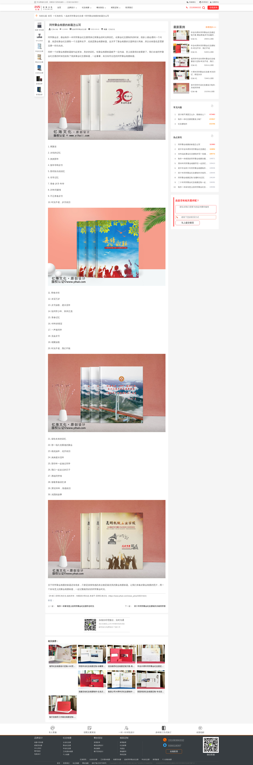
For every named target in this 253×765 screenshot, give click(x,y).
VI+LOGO (39, 41)
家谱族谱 (39, 94)
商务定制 (123, 754)
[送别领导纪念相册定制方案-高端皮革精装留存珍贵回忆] (121, 663)
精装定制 (114, 7)
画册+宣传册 (39, 30)
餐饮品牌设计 (98, 745)
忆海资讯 (59, 16)
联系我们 (205, 2)
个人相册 (66, 754)
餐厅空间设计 (98, 751)
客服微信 (192, 2)
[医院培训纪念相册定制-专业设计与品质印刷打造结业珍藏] (151, 688)
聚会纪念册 (39, 62)
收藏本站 (215, 2)
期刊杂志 (37, 751)
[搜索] (204, 8)
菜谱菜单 (39, 84)
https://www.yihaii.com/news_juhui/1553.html (127, 596)
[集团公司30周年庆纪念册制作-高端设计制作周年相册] (121, 688)
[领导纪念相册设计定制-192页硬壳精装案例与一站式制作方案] (63, 663)
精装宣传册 (38, 745)
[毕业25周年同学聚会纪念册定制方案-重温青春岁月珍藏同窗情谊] (151, 663)
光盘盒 (122, 748)
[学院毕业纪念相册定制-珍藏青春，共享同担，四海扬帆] (92, 663)
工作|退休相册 (68, 751)
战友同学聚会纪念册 (74, 16)
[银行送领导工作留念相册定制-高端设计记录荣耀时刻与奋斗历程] (63, 713)
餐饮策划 (100, 7)
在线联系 (174, 751)
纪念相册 (85, 7)
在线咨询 (213, 7)
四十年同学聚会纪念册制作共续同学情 (150, 606)
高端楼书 (123, 751)
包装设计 (37, 754)
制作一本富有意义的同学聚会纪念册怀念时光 (75, 606)
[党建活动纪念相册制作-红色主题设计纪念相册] (92, 688)
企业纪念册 (39, 73)
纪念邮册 (123, 745)
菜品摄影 (97, 748)
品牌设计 (71, 7)
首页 (59, 7)
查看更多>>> (211, 27)
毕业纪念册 (39, 51)
